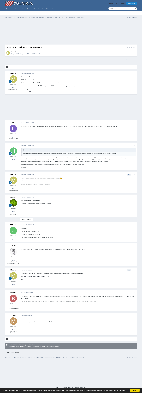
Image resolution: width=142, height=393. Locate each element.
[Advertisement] (71, 31)
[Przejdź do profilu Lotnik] (13, 128)
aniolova (13, 246)
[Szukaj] (135, 8)
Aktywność (36, 8)
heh (13, 145)
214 (14, 159)
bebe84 (13, 293)
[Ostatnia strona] (19, 67)
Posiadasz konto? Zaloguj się (116, 3)
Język (58, 387)
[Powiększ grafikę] (61, 178)
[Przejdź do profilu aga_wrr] (13, 203)
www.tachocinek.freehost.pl (28, 91)
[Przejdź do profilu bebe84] (13, 298)
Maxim (16, 52)
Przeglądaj (45, 8)
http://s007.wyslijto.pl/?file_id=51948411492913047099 (36, 276)
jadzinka (13, 225)
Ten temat (128, 8)
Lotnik (13, 123)
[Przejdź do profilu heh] (13, 151)
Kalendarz (21, 8)
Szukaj (29, 8)
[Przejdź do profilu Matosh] (13, 321)
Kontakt (77, 387)
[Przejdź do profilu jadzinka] (13, 230)
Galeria (14, 8)
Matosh (13, 315)
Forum (8, 8)
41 (14, 329)
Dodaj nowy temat (131, 59)
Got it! (134, 390)
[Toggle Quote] (23, 150)
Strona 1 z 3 (25, 67)
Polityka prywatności (67, 387)
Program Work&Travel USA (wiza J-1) (30, 53)
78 (14, 307)
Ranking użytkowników (56, 8)
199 (14, 211)
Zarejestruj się (132, 3)
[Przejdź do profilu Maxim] (8, 53)
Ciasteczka (83, 387)
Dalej (15, 67)
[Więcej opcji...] (134, 73)
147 (14, 87)
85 (14, 260)
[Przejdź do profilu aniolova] (13, 251)
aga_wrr (13, 197)
